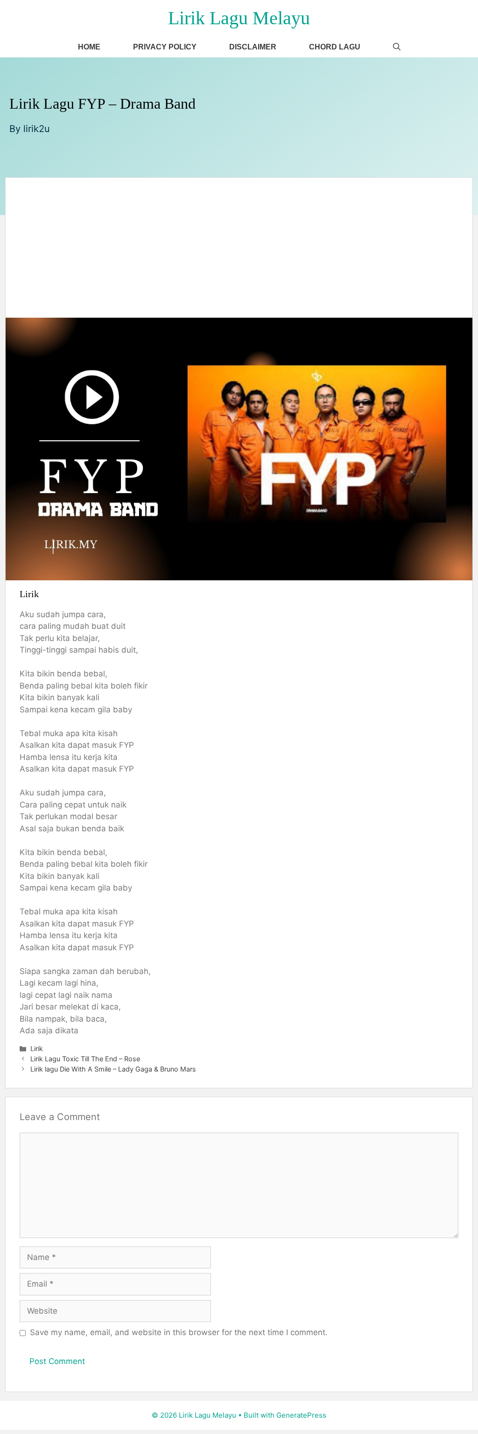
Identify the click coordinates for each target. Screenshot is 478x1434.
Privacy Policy (165, 47)
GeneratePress (301, 1415)
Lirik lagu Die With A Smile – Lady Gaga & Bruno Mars (113, 1069)
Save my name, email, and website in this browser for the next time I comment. (179, 1332)
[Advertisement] (239, 247)
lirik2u (36, 128)
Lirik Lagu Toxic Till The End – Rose (85, 1059)
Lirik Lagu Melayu (239, 17)
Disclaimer (252, 47)
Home (89, 47)
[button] (397, 46)
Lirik (36, 1048)
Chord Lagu (334, 47)
